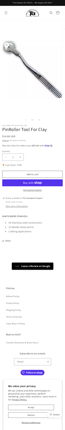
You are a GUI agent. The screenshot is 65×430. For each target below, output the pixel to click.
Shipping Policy (13, 310)
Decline (31, 415)
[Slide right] (39, 120)
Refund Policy (13, 296)
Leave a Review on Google (35, 266)
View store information (17, 206)
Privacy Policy (12, 303)
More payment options (32, 190)
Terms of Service (14, 316)
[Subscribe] (47, 361)
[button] (6, 12)
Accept (31, 407)
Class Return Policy (15, 323)
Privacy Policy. (19, 399)
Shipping (5, 140)
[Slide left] (26, 120)
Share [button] (8, 240)
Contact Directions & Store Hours (22, 342)
